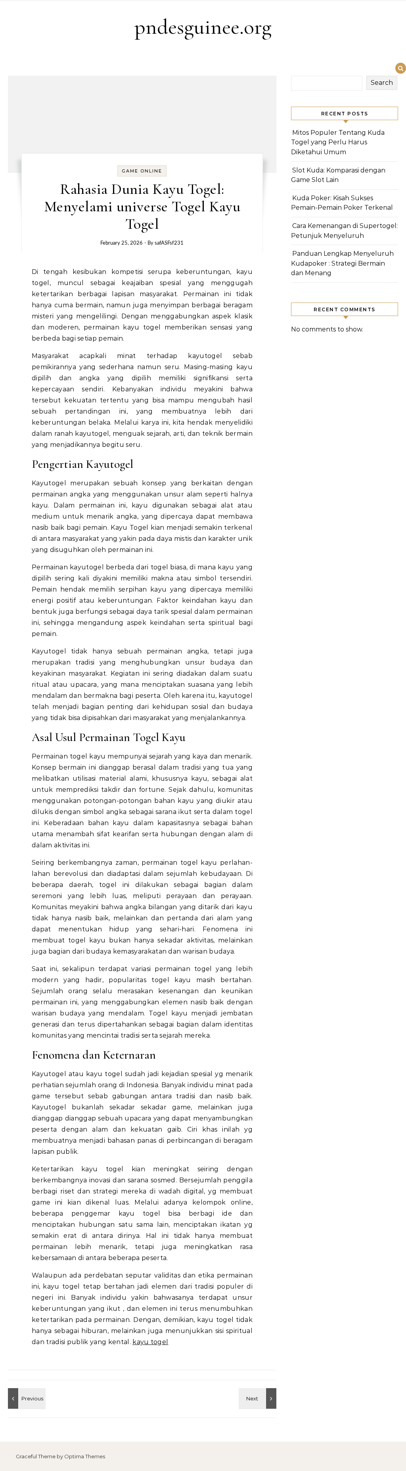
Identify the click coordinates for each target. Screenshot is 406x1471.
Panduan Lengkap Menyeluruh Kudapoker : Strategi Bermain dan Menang (342, 263)
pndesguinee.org (203, 27)
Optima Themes (84, 1456)
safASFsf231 (169, 243)
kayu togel (150, 1342)
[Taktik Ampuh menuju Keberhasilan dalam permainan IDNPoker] (258, 1398)
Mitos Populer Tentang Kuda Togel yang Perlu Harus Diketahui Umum (338, 142)
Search (382, 82)
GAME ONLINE (142, 171)
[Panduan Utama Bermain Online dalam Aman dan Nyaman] (26, 1398)
